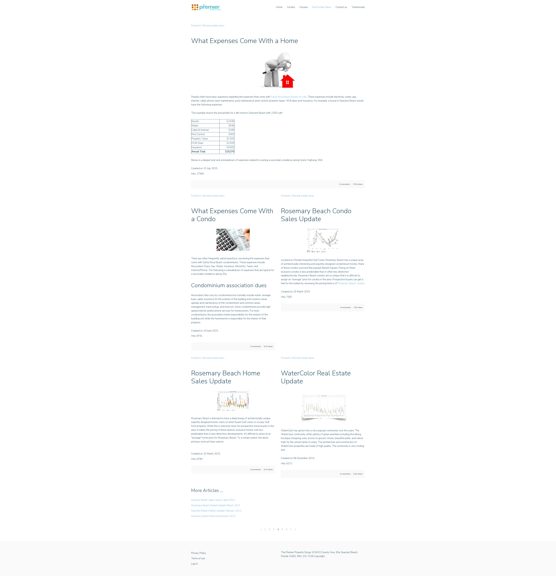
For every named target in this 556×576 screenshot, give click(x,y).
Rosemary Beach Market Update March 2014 (215, 505)
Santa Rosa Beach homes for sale (289, 96)
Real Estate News (321, 7)
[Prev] (260, 530)
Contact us (341, 7)
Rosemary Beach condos (351, 283)
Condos (291, 7)
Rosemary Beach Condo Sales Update (316, 214)
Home (279, 7)
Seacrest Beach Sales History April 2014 (213, 500)
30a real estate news (213, 25)
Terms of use (198, 558)
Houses (303, 7)
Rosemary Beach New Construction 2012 (213, 516)
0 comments (344, 184)
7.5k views (358, 307)
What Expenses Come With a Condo (232, 214)
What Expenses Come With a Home (244, 40)
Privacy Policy (198, 553)
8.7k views (268, 346)
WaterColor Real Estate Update (316, 377)
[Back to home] (206, 7)
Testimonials (358, 7)
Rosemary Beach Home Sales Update (225, 377)
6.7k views (268, 469)
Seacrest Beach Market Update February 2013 (216, 510)
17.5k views (358, 184)
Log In (194, 563)
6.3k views (358, 474)
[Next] (295, 530)
